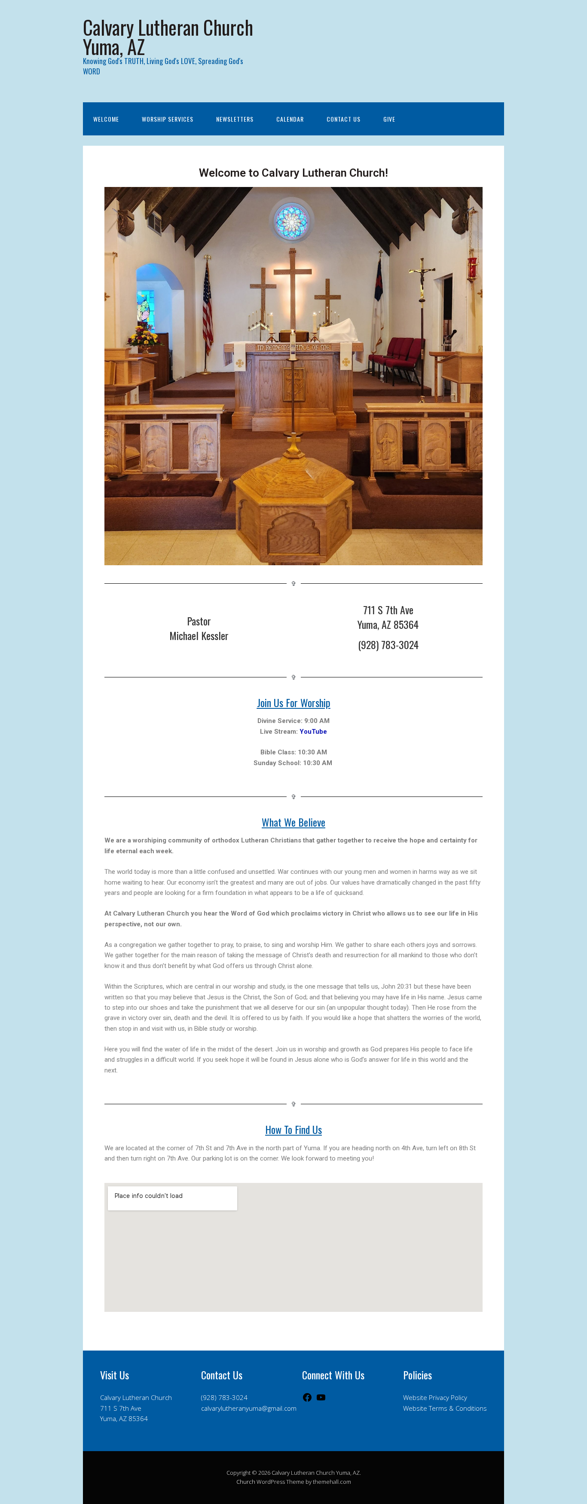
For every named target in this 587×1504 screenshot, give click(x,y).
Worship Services (167, 118)
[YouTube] (321, 1400)
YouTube (313, 731)
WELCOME (106, 118)
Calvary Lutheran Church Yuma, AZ (168, 36)
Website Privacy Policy (435, 1397)
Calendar (290, 118)
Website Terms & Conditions (445, 1408)
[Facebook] (307, 1400)
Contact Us (344, 118)
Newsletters (235, 118)
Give (389, 118)
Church (245, 1482)
